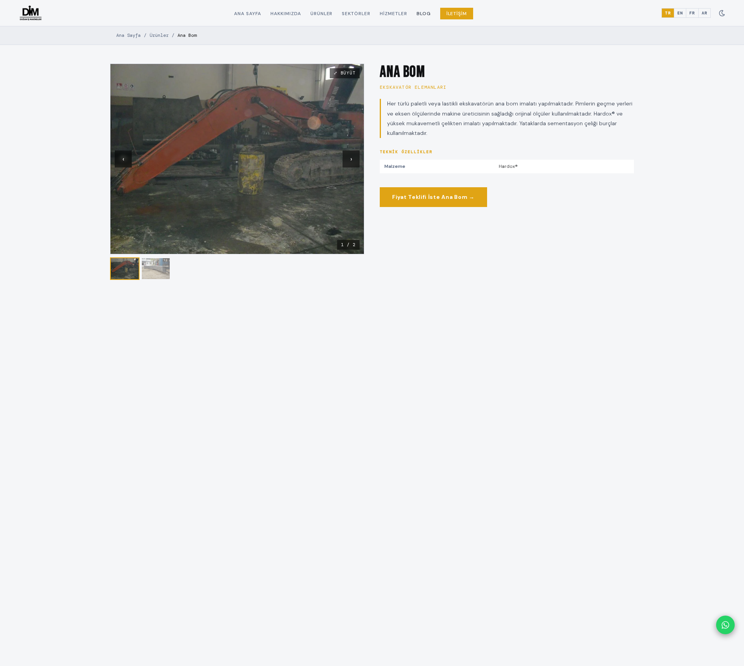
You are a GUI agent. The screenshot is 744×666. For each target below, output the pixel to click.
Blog (424, 13)
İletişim (456, 13)
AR (704, 13)
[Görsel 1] (125, 268)
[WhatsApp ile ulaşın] (725, 625)
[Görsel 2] (155, 268)
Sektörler (356, 13)
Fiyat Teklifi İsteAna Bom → (433, 196)
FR (692, 13)
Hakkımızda (285, 13)
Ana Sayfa (247, 13)
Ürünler (321, 13)
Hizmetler (393, 13)
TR (667, 13)
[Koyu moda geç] (721, 13)
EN (680, 13)
